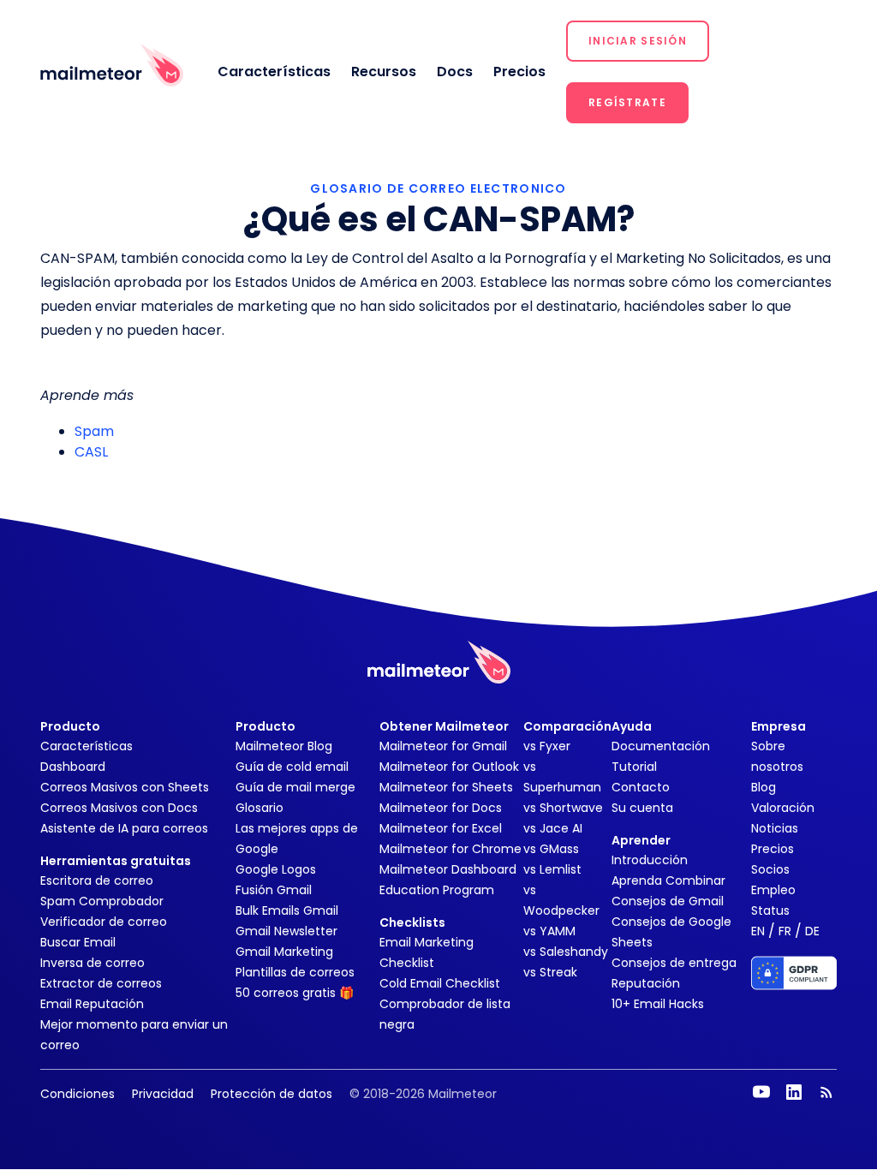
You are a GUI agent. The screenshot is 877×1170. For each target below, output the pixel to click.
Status (770, 910)
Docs (455, 71)
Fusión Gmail (274, 889)
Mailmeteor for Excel (440, 828)
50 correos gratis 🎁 (295, 992)
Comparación (567, 726)
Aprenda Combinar (668, 880)
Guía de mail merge (295, 787)
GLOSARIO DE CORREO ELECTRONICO (438, 188)
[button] (637, 41)
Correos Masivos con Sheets (124, 787)
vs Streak (550, 972)
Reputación (646, 983)
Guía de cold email (292, 766)
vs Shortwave (563, 807)
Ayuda (632, 726)
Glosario (259, 807)
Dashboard (72, 766)
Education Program (436, 889)
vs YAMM (549, 931)
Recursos (383, 71)
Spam (94, 431)
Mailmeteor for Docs (440, 807)
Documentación (661, 746)
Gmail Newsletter (286, 931)
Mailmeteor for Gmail (443, 746)
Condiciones (77, 1093)
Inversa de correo (92, 962)
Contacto (641, 787)
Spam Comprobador (102, 901)
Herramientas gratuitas (115, 860)
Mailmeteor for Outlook (449, 766)
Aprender (641, 840)
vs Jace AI (552, 828)
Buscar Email (78, 942)
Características (274, 71)
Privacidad (163, 1093)
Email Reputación (92, 1003)
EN (758, 931)
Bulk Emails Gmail (287, 910)
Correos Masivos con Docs (119, 807)
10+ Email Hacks (658, 1003)
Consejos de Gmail (668, 901)
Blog (763, 787)
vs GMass (551, 848)
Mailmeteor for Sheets (446, 787)
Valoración (782, 807)
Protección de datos (271, 1093)
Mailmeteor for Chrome (450, 848)
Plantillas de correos (295, 972)
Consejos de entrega (674, 962)
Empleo (773, 889)
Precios (519, 71)
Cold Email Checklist (439, 983)
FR (785, 931)
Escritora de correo (96, 880)
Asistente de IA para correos (124, 828)
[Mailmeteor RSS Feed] (826, 1092)
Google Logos (276, 869)
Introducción (650, 860)
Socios (770, 869)
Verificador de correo (103, 921)
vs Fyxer (546, 746)
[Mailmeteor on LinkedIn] (793, 1092)
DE (812, 931)
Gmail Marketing (284, 951)
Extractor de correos (101, 983)
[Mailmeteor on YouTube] (761, 1092)
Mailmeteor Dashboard (447, 869)
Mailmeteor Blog (284, 746)
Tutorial (634, 766)
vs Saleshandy (565, 951)
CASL (91, 452)
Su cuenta (642, 807)
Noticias (774, 828)
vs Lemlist (552, 869)
